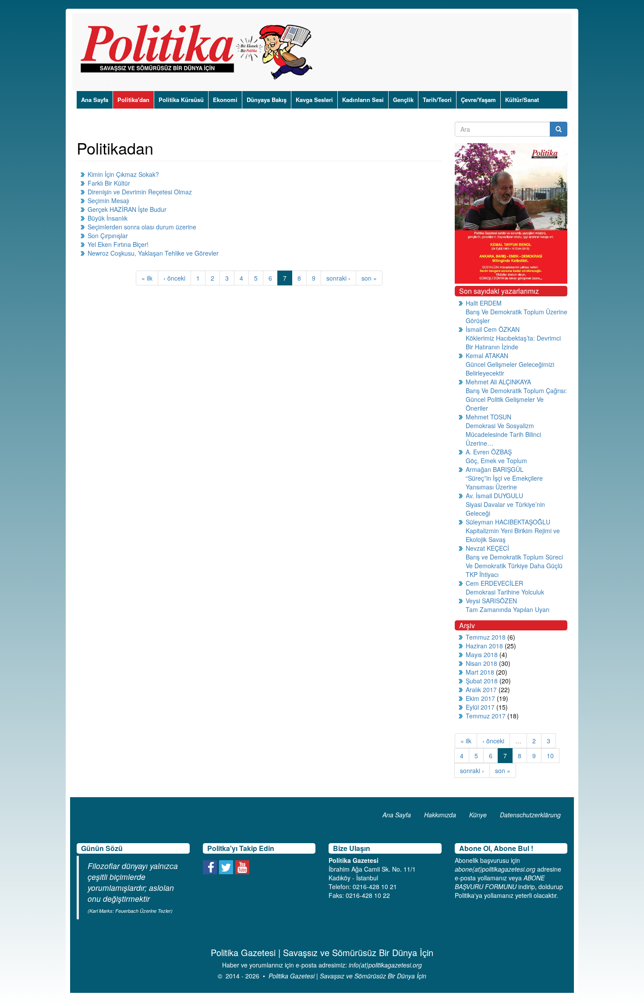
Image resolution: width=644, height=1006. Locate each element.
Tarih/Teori (437, 99)
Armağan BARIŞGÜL (495, 469)
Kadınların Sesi (363, 99)
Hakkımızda (440, 814)
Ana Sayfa (94, 99)
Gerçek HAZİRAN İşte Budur (127, 209)
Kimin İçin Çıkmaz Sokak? (123, 174)
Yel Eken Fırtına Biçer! (118, 244)
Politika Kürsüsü (181, 99)
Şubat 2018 (482, 680)
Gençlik (403, 99)
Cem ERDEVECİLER (494, 583)
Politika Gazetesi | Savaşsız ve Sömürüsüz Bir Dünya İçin (347, 975)
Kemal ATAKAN (487, 355)
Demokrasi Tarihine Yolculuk (505, 591)
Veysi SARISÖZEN (491, 600)
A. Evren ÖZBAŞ (489, 451)
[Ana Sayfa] (199, 52)
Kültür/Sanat (522, 99)
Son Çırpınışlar (108, 235)
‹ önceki (174, 278)
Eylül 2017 (480, 707)
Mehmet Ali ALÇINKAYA (498, 381)
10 (550, 755)
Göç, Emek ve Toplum (496, 460)
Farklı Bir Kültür (109, 183)
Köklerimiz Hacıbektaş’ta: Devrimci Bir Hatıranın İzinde (513, 342)
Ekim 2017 (480, 698)
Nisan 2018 (481, 663)
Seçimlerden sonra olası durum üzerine (142, 226)
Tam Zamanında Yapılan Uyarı (507, 609)
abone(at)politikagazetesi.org (495, 869)
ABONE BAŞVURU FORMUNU (500, 882)
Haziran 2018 (484, 645)
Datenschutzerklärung (530, 814)
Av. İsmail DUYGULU (494, 495)
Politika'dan (133, 99)
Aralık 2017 (481, 689)
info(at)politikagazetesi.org (385, 964)
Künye (478, 814)
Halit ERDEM (484, 303)
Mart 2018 (480, 672)
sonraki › (338, 278)
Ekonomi (225, 99)
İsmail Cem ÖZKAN (493, 329)
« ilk (147, 278)
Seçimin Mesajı (108, 200)
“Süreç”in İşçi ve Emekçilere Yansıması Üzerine (504, 482)
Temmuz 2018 (486, 637)
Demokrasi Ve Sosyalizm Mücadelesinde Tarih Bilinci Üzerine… (503, 434)
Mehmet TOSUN (488, 416)
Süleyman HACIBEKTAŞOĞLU (508, 521)
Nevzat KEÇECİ (487, 548)
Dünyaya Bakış (267, 99)
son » (369, 278)
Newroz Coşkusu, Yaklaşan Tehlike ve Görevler (153, 253)
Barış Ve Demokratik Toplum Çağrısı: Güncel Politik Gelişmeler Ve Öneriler (516, 399)
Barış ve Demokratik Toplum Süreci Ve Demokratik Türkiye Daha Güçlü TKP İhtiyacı (514, 565)
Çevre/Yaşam (478, 99)
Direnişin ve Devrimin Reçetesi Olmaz (140, 191)
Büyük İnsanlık (107, 218)
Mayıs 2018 (482, 654)
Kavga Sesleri (314, 99)
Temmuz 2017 (486, 715)
